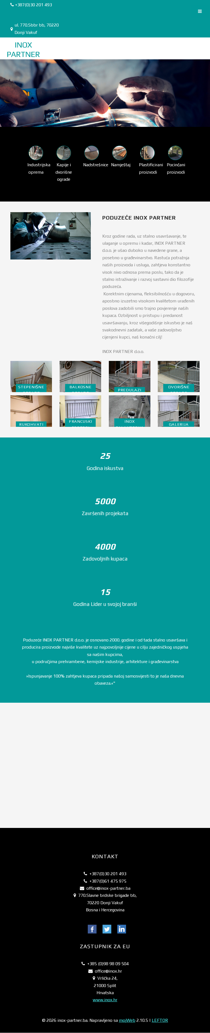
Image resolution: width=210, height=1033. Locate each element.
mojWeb (127, 1020)
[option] (35, 160)
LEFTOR (160, 1020)
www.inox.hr (105, 999)
